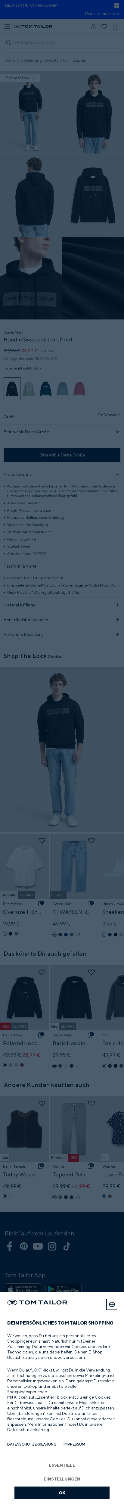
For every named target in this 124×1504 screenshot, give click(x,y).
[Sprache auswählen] (112, 1304)
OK (62, 1492)
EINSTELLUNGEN (62, 1478)
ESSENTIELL (62, 1465)
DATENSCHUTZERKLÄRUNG (31, 1444)
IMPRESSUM (74, 1444)
